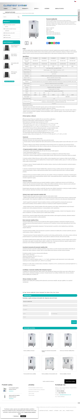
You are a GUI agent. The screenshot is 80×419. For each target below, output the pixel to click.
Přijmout (23, 416)
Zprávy (36, 8)
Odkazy (51, 410)
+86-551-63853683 (60, 391)
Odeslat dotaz (59, 8)
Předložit (74, 322)
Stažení (47, 8)
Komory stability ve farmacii (29, 350)
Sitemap (56, 410)
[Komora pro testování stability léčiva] (68, 340)
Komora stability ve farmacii (65, 373)
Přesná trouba (31, 395)
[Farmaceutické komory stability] (32, 363)
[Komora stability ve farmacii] (68, 363)
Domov (6, 8)
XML (64, 410)
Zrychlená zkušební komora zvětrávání (10, 29)
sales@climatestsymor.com (65, 394)
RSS (61, 410)
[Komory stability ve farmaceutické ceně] (50, 363)
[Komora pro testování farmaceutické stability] (50, 340)
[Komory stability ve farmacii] (32, 340)
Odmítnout (16, 416)
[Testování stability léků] (26, 43)
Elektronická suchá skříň (34, 391)
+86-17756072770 (62, 392)
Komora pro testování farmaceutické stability (49, 351)
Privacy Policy (69, 410)
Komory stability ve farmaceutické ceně (49, 373)
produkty (25, 8)
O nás (14, 8)
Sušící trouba (31, 393)
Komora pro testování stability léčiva (67, 350)
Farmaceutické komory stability (30, 373)
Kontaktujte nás (10, 12)
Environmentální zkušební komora (10, 25)
